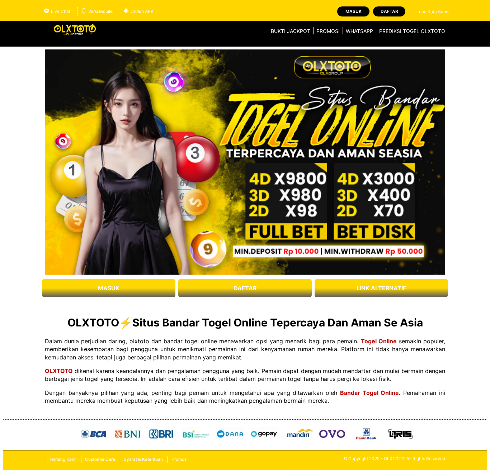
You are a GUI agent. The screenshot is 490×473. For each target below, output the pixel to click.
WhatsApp (359, 31)
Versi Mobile (100, 11)
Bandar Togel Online (369, 392)
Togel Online (379, 341)
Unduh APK (142, 11)
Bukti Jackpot (290, 31)
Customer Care (100, 459)
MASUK (108, 288)
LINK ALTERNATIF (381, 288)
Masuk (353, 11)
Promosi (328, 31)
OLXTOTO (59, 370)
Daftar (389, 11)
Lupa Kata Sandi (432, 11)
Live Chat (60, 11)
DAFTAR (245, 288)
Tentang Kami (62, 459)
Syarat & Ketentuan (143, 459)
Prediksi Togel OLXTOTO (412, 31)
